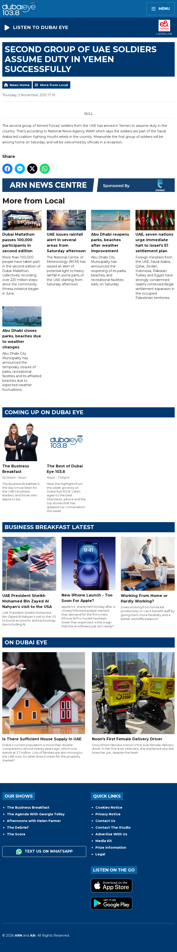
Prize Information (110, 847)
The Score (16, 834)
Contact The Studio (113, 827)
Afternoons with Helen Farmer (34, 821)
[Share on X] (32, 169)
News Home (20, 85)
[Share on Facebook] (7, 169)
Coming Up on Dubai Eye (44, 412)
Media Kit (103, 841)
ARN (18, 935)
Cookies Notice (108, 807)
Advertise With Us (111, 834)
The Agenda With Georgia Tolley (36, 814)
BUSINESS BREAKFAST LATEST (49, 527)
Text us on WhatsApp (48, 851)
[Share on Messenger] (20, 169)
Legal (100, 854)
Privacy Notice (108, 814)
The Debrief (18, 827)
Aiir (33, 935)
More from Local (54, 85)
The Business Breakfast (28, 807)
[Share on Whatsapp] (45, 169)
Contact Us (105, 821)
